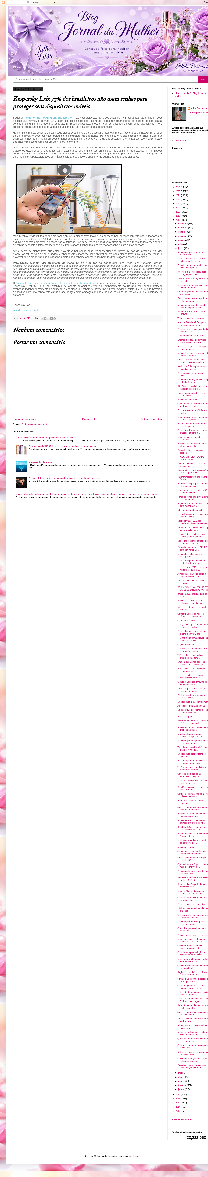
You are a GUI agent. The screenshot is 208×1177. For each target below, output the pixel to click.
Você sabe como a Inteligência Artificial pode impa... (191, 768)
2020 (178, 212)
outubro (182, 232)
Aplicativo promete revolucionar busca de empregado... (192, 761)
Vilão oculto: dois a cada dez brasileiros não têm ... (191, 656)
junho (181, 248)
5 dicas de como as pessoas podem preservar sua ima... (191, 361)
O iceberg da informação (40, 462)
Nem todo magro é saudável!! (191, 335)
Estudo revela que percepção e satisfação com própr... (192, 299)
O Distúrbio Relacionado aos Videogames (190, 555)
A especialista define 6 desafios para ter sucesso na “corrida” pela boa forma (65, 478)
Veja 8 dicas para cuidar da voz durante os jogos (192, 424)
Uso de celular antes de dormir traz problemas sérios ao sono (44, 437)
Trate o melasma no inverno (190, 318)
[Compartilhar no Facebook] (51, 318)
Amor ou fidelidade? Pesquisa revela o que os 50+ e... (191, 323)
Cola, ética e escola (186, 620)
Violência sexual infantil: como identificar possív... (191, 444)
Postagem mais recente (25, 419)
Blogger (135, 1156)
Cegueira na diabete (186, 644)
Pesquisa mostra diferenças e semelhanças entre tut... (191, 1066)
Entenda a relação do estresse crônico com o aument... (191, 341)
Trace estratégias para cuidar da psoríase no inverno (192, 649)
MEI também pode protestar (190, 510)
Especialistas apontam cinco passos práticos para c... (191, 535)
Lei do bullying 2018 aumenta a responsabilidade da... (192, 568)
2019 (178, 216)
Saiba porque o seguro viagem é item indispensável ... (192, 742)
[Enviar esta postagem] (36, 318)
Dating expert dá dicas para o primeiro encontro (191, 922)
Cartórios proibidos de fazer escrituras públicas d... (190, 775)
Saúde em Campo (185, 847)
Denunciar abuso (182, 1119)
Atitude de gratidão (186, 716)
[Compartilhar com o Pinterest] (54, 318)
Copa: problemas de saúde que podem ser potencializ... (192, 418)
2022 (178, 203)
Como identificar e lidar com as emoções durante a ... (192, 431)
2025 (178, 191)
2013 (178, 1111)
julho (180, 244)
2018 (178, 220)
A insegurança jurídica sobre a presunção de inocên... (191, 575)
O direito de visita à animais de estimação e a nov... (192, 960)
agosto (181, 240)
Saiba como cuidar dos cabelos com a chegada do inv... (192, 306)
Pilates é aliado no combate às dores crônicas (192, 696)
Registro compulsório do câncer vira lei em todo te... (192, 973)
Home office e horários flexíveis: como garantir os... (192, 781)
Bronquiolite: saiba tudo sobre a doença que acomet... (192, 669)
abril (180, 1077)
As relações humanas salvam (191, 706)
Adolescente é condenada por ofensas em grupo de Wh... (191, 821)
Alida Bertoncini (199, 108)
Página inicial (88, 419)
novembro (183, 228)
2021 (178, 207)
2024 (178, 195)
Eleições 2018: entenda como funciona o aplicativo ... (191, 815)
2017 (178, 1094)
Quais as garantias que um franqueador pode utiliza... (190, 986)
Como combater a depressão (191, 904)
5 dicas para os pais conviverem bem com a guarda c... (192, 808)
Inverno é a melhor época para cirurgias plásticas (191, 273)
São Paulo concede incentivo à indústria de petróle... (192, 387)
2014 (178, 1107)
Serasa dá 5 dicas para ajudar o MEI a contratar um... (192, 1033)
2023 (178, 199)
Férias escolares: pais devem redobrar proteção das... (191, 259)
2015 (178, 1103)
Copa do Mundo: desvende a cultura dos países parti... (190, 892)
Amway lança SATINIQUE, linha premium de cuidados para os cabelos (62, 446)
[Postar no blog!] (45, 318)
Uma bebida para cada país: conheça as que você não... (191, 735)
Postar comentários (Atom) (34, 424)
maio (180, 1073)
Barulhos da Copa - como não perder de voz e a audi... (191, 828)
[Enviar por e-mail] (42, 318)
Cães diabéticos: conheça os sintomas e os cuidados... (191, 940)
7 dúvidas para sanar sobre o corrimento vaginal (191, 689)
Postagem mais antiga (151, 419)
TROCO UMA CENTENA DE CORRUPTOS (190, 458)
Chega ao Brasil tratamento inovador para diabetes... (190, 946)
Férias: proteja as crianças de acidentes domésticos (191, 561)
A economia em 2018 (187, 399)
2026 (178, 187)
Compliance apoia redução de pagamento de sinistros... (191, 953)
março (181, 1081)
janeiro (181, 1089)
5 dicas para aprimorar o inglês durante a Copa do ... (191, 859)
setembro (183, 236)
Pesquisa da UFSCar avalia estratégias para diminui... (190, 601)
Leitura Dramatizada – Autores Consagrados (191, 464)
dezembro (183, 223)
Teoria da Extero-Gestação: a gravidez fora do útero (191, 676)
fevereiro (182, 1085)
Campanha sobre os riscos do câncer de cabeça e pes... (191, 615)
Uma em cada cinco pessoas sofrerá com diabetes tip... (191, 663)
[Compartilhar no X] (48, 318)
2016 (178, 1098)
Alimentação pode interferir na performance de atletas (191, 852)
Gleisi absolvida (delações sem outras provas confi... (192, 1059)
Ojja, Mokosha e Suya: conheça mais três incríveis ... (192, 865)
